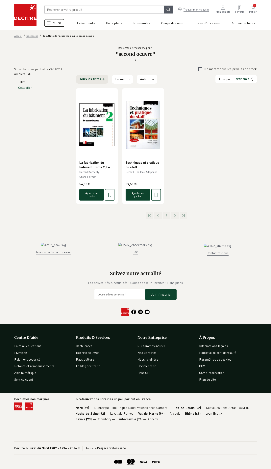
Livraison (20, 353)
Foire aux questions (27, 346)
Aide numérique (25, 373)
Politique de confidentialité (217, 353)
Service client (23, 379)
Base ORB (144, 373)
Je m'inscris (161, 294)
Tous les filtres (90, 79)
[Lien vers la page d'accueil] (25, 15)
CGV (202, 366)
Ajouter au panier (91, 194)
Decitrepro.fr (146, 366)
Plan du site (207, 379)
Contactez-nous (218, 253)
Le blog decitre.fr (88, 366)
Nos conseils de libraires (53, 252)
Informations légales (213, 346)
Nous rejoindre (147, 359)
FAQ (135, 252)
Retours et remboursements (34, 366)
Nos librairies (147, 353)
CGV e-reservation (211, 373)
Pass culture (85, 359)
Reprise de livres (87, 353)
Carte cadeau (85, 346)
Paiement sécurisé (27, 359)
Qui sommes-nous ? (151, 346)
